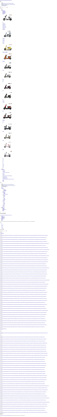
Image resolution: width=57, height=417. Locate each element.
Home (2, 9)
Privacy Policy (1, 415)
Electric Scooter (4, 12)
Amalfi (4, 198)
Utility (3, 191)
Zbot (4, 205)
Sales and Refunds (8, 415)
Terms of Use (4, 415)
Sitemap (10, 415)
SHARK (4, 199)
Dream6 (4, 195)
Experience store (3, 217)
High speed (4, 192)
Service (3, 180)
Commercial (4, 11)
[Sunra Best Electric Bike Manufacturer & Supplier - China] (6, 0)
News (2, 220)
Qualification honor (4, 209)
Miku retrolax (5, 190)
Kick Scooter (4, 13)
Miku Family (4, 10)
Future (4, 193)
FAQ (1, 219)
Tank (4, 203)
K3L (4, 196)
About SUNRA (2, 169)
